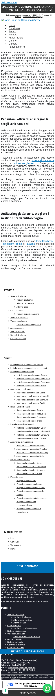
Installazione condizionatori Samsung (33, 382)
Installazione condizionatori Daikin (31, 375)
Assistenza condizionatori (21, 389)
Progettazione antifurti (26, 480)
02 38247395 (23, 662)
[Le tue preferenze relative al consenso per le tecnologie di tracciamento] (5, 691)
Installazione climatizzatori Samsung (32, 435)
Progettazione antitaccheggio (29, 484)
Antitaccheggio (17, 328)
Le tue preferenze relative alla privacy (30, 684)
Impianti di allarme (24, 300)
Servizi (12, 31)
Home (12, 25)
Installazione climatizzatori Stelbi (31, 438)
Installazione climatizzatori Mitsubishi (33, 431)
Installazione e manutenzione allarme (26, 365)
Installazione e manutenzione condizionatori (29, 368)
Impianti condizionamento (27, 314)
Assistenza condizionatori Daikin (30, 393)
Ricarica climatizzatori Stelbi (29, 473)
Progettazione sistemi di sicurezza (31, 498)
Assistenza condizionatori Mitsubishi (32, 396)
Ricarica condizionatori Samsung (31, 417)
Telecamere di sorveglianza (28, 324)
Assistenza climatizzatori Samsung (32, 452)
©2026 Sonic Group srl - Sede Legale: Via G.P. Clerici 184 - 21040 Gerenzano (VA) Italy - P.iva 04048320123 (24, 676)
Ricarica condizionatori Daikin (29, 410)
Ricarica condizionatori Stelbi (29, 421)
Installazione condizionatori (22, 372)
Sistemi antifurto (17, 331)
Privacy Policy (48, 677)
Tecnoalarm (15, 545)
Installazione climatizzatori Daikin (31, 428)
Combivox (47, 241)
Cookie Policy (37, 677)
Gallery (12, 40)
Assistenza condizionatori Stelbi (30, 403)
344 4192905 (18, 665)
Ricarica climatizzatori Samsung (30, 470)
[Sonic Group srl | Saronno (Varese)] (21, 20)
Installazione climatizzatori (22, 424)
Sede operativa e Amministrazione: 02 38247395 (23, 15)
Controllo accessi (18, 338)
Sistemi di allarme (18, 296)
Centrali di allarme (18, 335)
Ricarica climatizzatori (20, 459)
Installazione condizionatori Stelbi (31, 386)
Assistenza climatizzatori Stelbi (30, 456)
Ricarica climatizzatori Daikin (29, 463)
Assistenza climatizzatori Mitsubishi (32, 449)
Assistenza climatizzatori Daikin (30, 445)
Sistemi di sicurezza (19, 317)
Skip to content (9, 2)
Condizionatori (16, 310)
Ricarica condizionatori (20, 407)
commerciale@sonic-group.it (32, 17)
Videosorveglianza (18, 321)
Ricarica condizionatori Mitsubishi (31, 414)
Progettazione (16, 477)
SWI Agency (15, 679)
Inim (12, 538)
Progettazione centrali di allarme (30, 487)
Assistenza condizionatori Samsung (32, 400)
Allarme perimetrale (25, 303)
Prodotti (13, 34)
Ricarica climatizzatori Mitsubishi (31, 466)
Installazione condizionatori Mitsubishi (33, 379)
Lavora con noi (18, 47)
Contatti (13, 43)
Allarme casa (22, 307)
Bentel (13, 549)
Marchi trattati (16, 37)
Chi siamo (14, 28)
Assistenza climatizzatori (21, 442)
